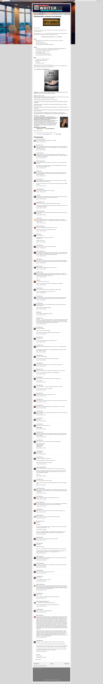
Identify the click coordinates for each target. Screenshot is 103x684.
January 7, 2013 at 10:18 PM (41, 308)
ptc (36, 654)
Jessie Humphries (39, 211)
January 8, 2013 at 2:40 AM (41, 428)
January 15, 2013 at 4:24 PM (41, 657)
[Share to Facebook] (59, 134)
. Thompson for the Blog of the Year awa (50, 132)
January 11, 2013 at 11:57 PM (41, 651)
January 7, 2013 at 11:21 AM (41, 207)
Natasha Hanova (39, 226)
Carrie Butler (38, 245)
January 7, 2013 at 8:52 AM (41, 157)
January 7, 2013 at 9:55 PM (41, 292)
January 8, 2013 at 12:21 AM (41, 323)
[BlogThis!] (57, 134)
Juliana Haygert (39, 189)
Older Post (66, 663)
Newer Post (36, 663)
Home (51, 663)
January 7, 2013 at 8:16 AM (41, 141)
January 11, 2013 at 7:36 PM (41, 637)
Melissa (37, 234)
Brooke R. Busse (39, 488)
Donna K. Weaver (39, 502)
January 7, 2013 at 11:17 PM (41, 314)
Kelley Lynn (38, 266)
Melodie (37, 312)
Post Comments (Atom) (42, 665)
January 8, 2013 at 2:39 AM (41, 414)
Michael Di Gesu (39, 521)
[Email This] (56, 134)
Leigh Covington (39, 584)
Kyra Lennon (38, 179)
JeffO (37, 280)
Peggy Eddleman (39, 202)
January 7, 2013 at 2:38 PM (41, 230)
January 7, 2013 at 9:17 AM (41, 185)
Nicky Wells (38, 259)
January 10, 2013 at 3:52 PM (41, 567)
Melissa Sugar (38, 615)
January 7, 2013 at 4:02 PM (41, 262)
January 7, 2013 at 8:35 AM (41, 149)
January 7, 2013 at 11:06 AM (41, 198)
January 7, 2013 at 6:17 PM (41, 276)
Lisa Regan (38, 296)
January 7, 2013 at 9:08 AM (41, 175)
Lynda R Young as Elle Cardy (41, 601)
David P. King (38, 556)
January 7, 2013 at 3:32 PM (41, 247)
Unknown (38, 218)
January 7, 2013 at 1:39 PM (41, 222)
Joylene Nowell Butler (40, 467)
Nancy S (44, 132)
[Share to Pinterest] (60, 134)
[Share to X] (58, 134)
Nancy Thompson (39, 251)
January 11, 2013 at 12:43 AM (41, 606)
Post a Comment (38, 659)
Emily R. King (38, 515)
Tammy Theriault (39, 563)
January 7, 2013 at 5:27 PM (41, 268)
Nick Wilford (38, 272)
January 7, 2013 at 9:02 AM (41, 167)
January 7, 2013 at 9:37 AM (41, 191)
